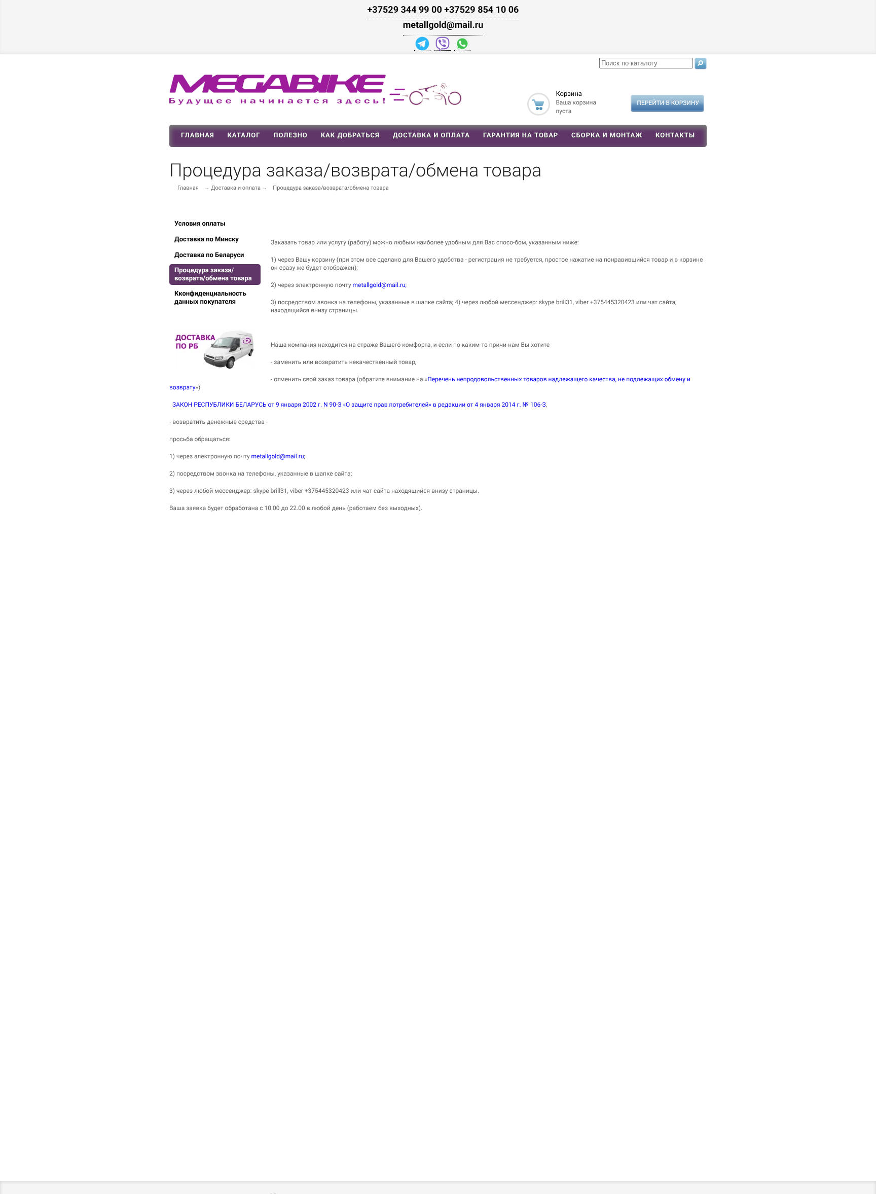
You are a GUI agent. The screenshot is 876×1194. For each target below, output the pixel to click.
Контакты (675, 135)
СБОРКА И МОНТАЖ (606, 135)
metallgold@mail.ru (277, 456)
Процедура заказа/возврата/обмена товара (330, 188)
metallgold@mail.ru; (380, 284)
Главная (197, 135)
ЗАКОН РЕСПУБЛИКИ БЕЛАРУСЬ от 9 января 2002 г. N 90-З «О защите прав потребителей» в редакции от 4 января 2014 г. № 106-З (359, 404)
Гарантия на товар (520, 135)
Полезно (290, 135)
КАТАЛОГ (243, 135)
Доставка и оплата (431, 135)
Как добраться (350, 135)
